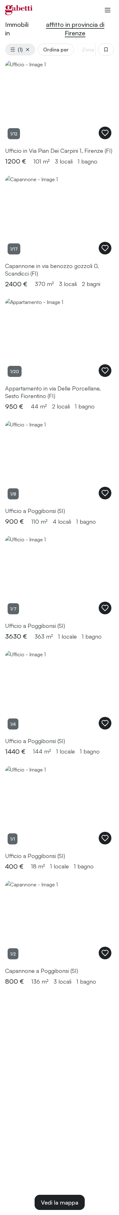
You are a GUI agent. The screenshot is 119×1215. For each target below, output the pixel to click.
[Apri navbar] (107, 10)
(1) (20, 49)
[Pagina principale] (19, 10)
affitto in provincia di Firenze (75, 29)
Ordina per (56, 49)
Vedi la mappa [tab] (59, 1202)
